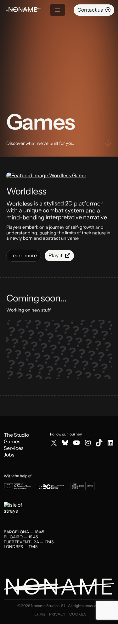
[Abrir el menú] (57, 10)
